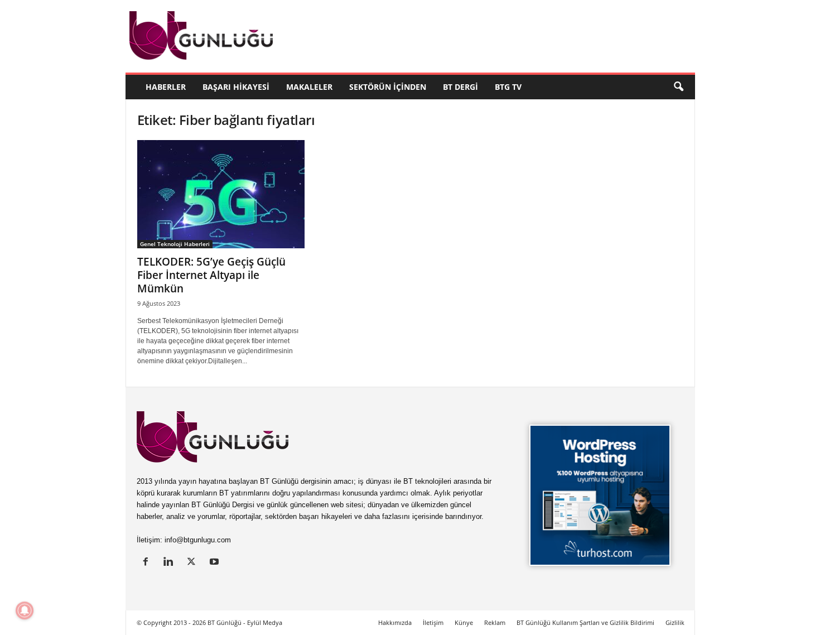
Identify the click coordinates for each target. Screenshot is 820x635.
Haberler (166, 86)
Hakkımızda (395, 622)
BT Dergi (460, 86)
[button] (678, 87)
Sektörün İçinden (387, 86)
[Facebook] (148, 563)
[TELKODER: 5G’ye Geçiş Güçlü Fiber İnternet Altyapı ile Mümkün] (221, 194)
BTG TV (508, 86)
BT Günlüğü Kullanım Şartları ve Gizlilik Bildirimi (585, 622)
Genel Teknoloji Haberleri (175, 244)
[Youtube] (215, 563)
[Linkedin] (171, 563)
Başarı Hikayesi (235, 86)
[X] (193, 563)
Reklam (494, 622)
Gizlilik (674, 622)
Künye (464, 622)
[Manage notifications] (24, 610)
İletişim (433, 622)
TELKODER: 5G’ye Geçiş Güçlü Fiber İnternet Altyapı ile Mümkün (211, 275)
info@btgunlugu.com (198, 540)
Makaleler (309, 86)
